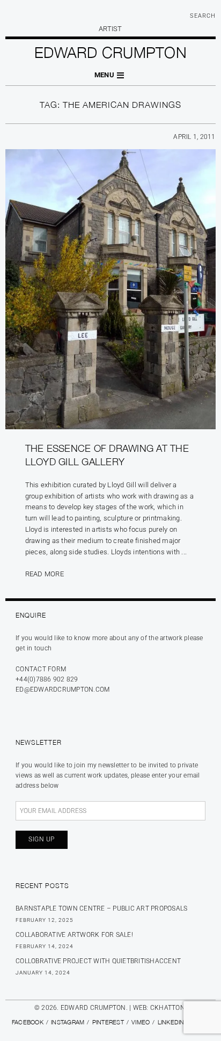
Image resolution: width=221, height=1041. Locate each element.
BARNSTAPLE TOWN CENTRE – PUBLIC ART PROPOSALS (101, 908)
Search (203, 15)
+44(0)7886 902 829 (47, 679)
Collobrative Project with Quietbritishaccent (98, 961)
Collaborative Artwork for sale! (74, 935)
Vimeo (140, 1021)
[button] (110, 75)
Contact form (41, 669)
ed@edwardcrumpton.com (62, 689)
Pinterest (108, 1021)
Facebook (27, 1021)
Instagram (67, 1021)
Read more (44, 574)
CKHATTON (167, 1007)
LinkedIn (171, 1021)
